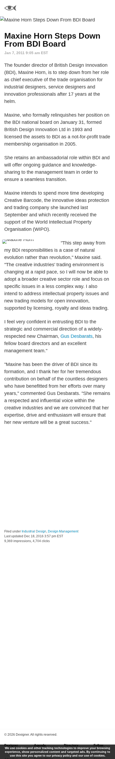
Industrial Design (34, 531)
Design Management (63, 531)
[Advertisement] (57, 477)
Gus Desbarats (76, 336)
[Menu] (108, 8)
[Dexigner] (10, 8)
